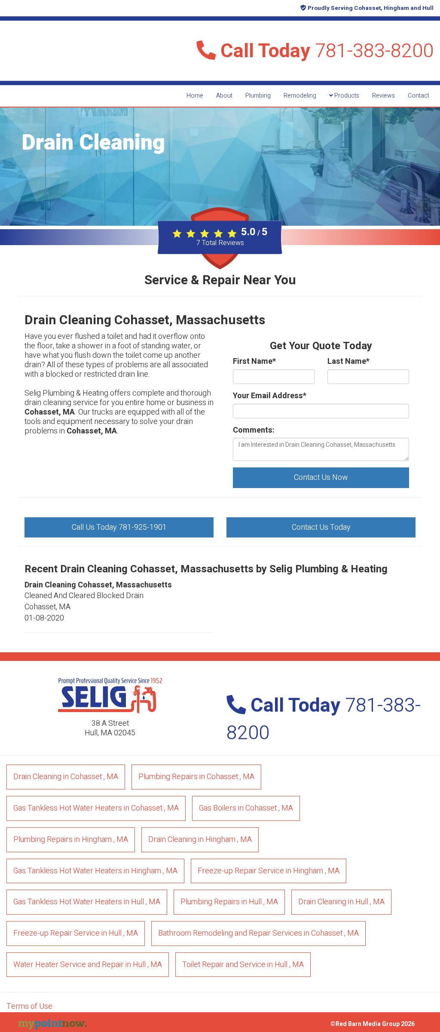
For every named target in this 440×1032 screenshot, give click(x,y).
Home (194, 95)
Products (346, 95)
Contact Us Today (321, 527)
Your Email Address (269, 396)
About (224, 95)
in (65, 777)
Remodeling (300, 95)
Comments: (254, 430)
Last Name (348, 361)
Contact (418, 95)
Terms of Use (29, 1006)
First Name (254, 361)
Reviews (383, 95)
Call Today (325, 51)
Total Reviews (220, 243)
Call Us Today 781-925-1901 (119, 527)
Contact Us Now (321, 477)
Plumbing (258, 95)
